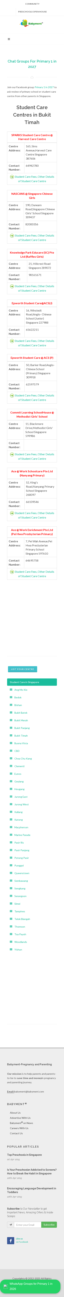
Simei (16, 903)
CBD (16, 750)
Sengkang (18, 888)
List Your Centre (22, 669)
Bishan (17, 705)
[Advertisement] (32, 617)
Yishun (17, 949)
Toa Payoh (19, 934)
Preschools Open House (32, 11)
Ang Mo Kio (19, 689)
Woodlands (19, 941)
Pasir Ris (18, 842)
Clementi (18, 766)
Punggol (18, 865)
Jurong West (20, 804)
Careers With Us (19, 1128)
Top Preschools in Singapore (24, 1154)
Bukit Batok (19, 712)
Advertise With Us (20, 1117)
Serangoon (19, 896)
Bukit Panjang (21, 727)
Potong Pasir (20, 857)
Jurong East (20, 796)
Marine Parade (21, 834)
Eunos (16, 773)
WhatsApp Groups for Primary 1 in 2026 (31, 1286)
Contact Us (16, 1133)
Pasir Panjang (20, 850)
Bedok (17, 697)
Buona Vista (20, 743)
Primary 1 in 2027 (44, 87)
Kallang (17, 811)
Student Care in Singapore (24, 682)
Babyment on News (21, 1122)
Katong (17, 819)
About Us (15, 1112)
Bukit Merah (20, 720)
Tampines (18, 911)
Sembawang (20, 880)
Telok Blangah (21, 918)
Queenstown (20, 873)
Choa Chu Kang (22, 758)
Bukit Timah (20, 735)
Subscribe (49, 1224)
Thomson (18, 926)
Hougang (18, 789)
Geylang (18, 781)
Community (32, 3)
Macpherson (20, 827)
